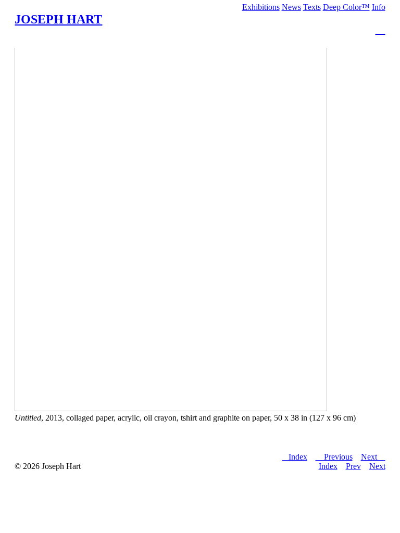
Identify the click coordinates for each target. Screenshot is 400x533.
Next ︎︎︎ (373, 456)
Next (377, 466)
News (291, 7)
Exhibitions (261, 7)
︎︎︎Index (294, 456)
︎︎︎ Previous (334, 456)
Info (378, 7)
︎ (380, 28)
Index (328, 466)
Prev (353, 466)
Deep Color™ (346, 7)
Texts (312, 7)
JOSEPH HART (58, 19)
